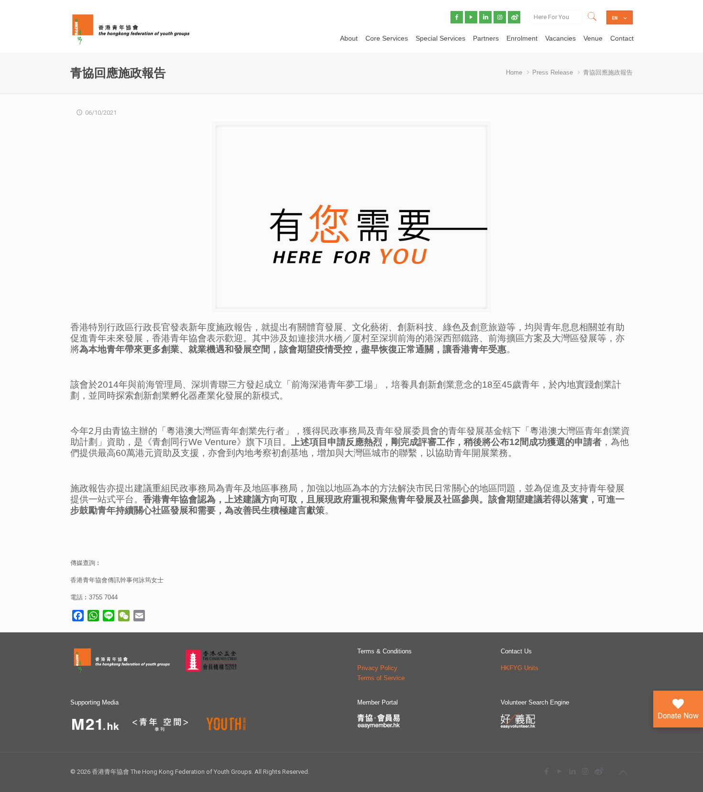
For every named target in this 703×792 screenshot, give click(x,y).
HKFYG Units (519, 668)
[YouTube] (559, 771)
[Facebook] (546, 771)
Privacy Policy (377, 668)
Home (514, 72)
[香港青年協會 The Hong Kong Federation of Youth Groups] (130, 29)
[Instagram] (585, 771)
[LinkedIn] (572, 771)
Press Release (552, 72)
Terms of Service (381, 678)
